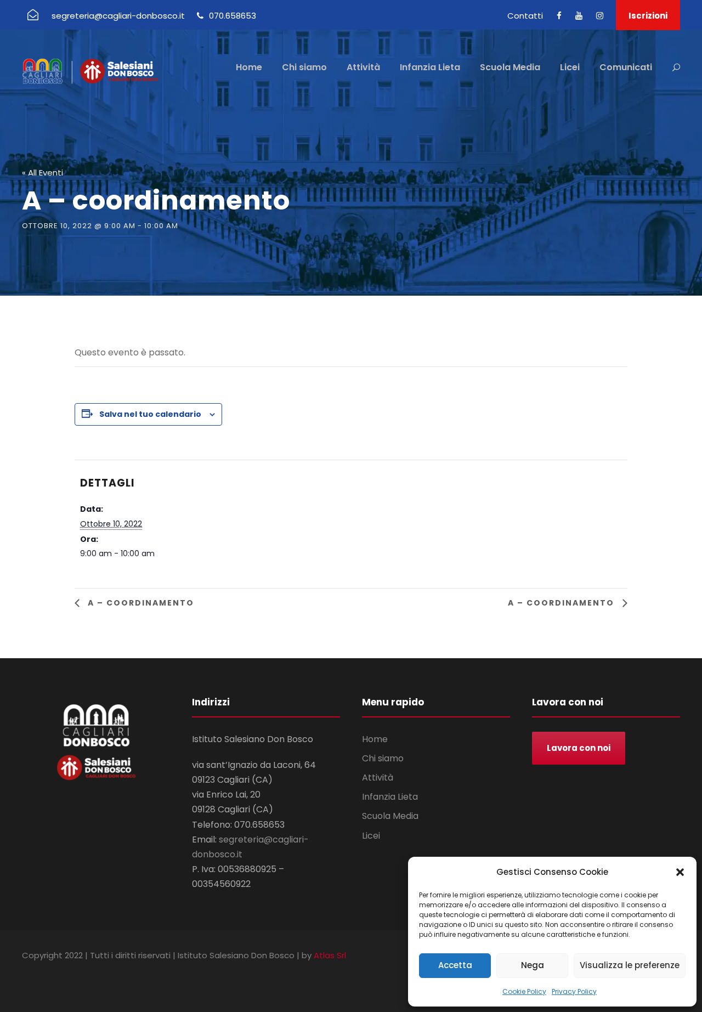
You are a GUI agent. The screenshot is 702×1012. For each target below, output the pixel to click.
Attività (363, 67)
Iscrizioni (648, 15)
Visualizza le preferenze (630, 965)
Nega (532, 965)
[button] (680, 872)
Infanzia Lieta (430, 67)
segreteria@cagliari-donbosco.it (118, 15)
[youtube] (578, 15)
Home (249, 67)
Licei (570, 67)
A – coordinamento (139, 602)
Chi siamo (304, 67)
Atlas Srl (330, 955)
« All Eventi (42, 172)
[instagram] (599, 15)
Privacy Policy (574, 991)
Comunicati (625, 67)
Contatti (525, 15)
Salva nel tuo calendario (150, 414)
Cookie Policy (524, 991)
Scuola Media (510, 67)
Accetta (455, 965)
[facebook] (559, 15)
